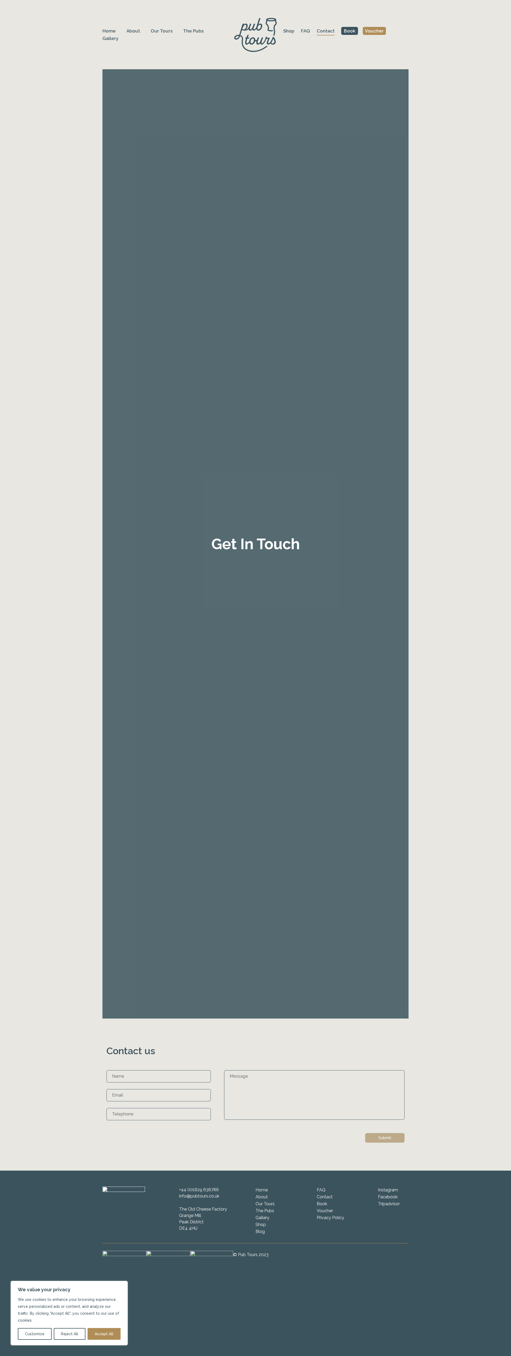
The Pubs (193, 31)
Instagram (388, 1189)
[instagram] (397, 31)
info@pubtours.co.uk (199, 1196)
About (133, 31)
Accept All (104, 1334)
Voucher (374, 31)
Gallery (110, 38)
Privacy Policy (330, 1217)
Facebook (388, 1196)
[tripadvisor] (406, 31)
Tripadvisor (389, 1203)
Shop (288, 31)
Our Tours (161, 31)
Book (349, 31)
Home (109, 31)
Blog (260, 1231)
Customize (34, 1334)
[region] (69, 1313)
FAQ (305, 31)
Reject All (69, 1334)
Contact (326, 31)
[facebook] (388, 31)
